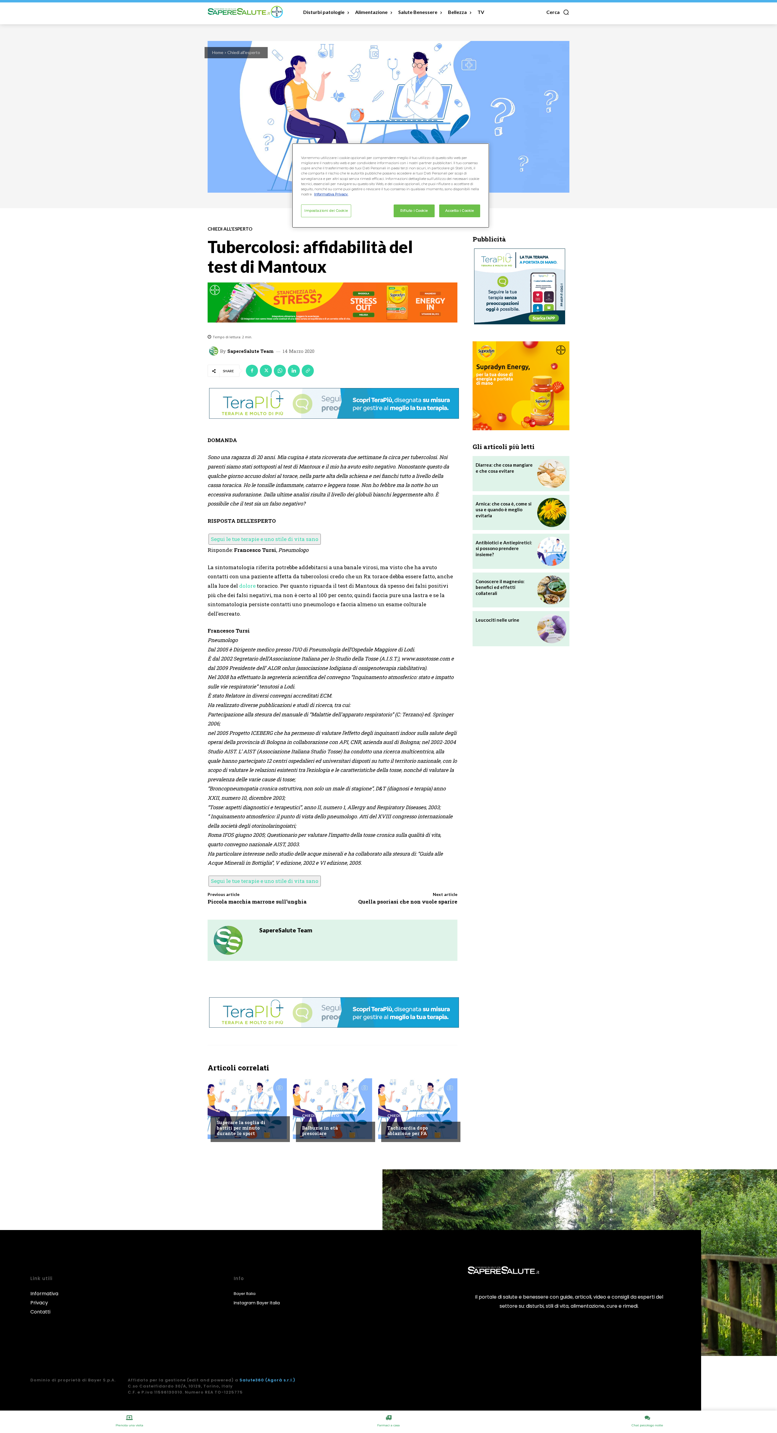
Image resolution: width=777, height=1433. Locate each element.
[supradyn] (332, 302)
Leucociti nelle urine (497, 620)
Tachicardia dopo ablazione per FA (407, 1130)
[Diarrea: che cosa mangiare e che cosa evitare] (551, 473)
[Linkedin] (294, 371)
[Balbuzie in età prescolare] (332, 1108)
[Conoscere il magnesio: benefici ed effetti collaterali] (551, 590)
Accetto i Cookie (459, 210)
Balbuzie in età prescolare (320, 1130)
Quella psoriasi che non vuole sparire (407, 901)
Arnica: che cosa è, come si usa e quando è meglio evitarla (503, 509)
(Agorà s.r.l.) (280, 1380)
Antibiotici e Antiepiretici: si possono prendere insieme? (504, 548)
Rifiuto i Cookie (414, 210)
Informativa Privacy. (331, 194)
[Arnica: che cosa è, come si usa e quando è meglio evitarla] (551, 512)
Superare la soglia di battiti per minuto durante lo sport (241, 1127)
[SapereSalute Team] (214, 351)
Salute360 (251, 1380)
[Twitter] (266, 371)
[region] (390, 185)
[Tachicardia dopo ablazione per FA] (417, 1108)
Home (217, 52)
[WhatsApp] (280, 371)
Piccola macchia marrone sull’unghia (257, 901)
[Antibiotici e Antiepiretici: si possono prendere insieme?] (551, 551)
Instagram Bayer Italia (257, 1303)
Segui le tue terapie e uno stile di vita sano (264, 539)
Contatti (40, 1311)
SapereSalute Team (250, 351)
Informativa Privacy (44, 1298)
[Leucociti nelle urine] (551, 628)
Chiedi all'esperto (243, 52)
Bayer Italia (245, 1293)
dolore (247, 585)
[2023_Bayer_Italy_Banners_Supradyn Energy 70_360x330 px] (521, 385)
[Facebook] (252, 371)
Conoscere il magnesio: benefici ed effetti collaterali (500, 587)
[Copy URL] (308, 371)
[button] (557, 12)
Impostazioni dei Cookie (326, 210)
